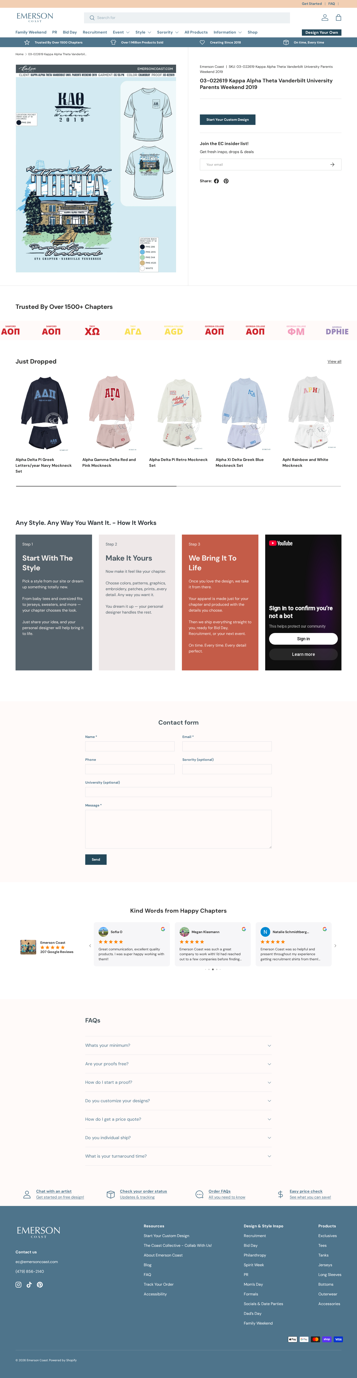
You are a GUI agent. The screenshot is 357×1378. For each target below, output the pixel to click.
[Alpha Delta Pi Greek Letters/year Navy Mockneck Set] (45, 412)
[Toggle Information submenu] (240, 32)
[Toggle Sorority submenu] (177, 32)
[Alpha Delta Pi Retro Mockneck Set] (178, 412)
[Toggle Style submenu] (149, 32)
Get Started (312, 3)
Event (118, 32)
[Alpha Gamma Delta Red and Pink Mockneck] (111, 412)
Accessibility (155, 1294)
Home (20, 54)
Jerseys (325, 1264)
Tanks (323, 1255)
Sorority (165, 32)
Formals (251, 1294)
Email (186, 737)
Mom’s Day (253, 1284)
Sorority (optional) (198, 759)
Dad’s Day (253, 1313)
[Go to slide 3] (205, 969)
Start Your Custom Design (227, 119)
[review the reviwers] (163, 930)
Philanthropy (255, 1255)
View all (334, 361)
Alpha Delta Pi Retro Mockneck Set (178, 462)
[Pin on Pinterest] (226, 181)
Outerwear (327, 1294)
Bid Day (70, 32)
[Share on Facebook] (216, 181)
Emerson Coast (212, 66)
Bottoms (325, 1284)
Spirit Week (254, 1264)
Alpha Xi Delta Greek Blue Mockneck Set (240, 462)
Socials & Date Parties (263, 1303)
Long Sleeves (329, 1274)
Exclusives (327, 1235)
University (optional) (102, 782)
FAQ (331, 3)
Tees (322, 1245)
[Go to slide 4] (209, 969)
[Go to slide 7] (220, 969)
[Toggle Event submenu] (128, 32)
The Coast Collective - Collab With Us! (178, 1245)
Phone (90, 759)
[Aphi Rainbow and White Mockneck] (311, 412)
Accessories (329, 1303)
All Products (196, 32)
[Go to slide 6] (216, 969)
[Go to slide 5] (213, 969)
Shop (252, 32)
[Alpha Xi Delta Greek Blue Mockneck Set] (245, 412)
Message (92, 805)
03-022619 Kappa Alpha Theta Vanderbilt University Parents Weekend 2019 (57, 54)
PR (54, 32)
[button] (338, 17)
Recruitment (95, 32)
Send (96, 859)
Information (225, 32)
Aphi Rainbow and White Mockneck (305, 462)
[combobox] (187, 17)
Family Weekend (31, 32)
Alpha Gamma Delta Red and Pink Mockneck (109, 462)
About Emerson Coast (163, 1255)
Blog (148, 1264)
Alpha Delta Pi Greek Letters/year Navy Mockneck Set (44, 465)
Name (90, 737)
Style (140, 32)
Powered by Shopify (63, 1360)
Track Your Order (159, 1284)
